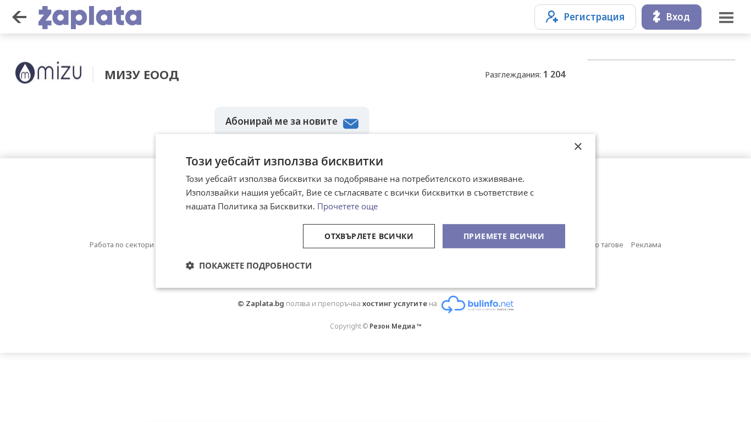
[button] (249, 265)
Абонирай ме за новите (281, 121)
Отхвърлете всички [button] (368, 235)
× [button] (577, 147)
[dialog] (375, 211)
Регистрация (594, 16)
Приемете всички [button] (503, 235)
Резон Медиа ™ (395, 326)
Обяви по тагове (595, 244)
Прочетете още (347, 206)
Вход (678, 16)
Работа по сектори (122, 244)
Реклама (646, 244)
